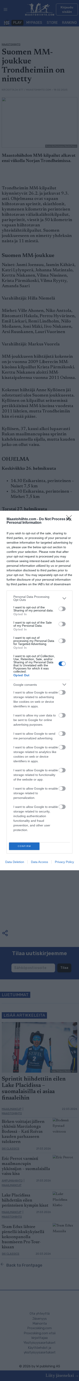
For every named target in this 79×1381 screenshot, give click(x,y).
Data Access (39, 862)
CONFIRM (24, 846)
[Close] (70, 519)
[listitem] (39, 598)
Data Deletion (14, 862)
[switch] (62, 609)
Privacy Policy (64, 862)
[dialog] (39, 690)
